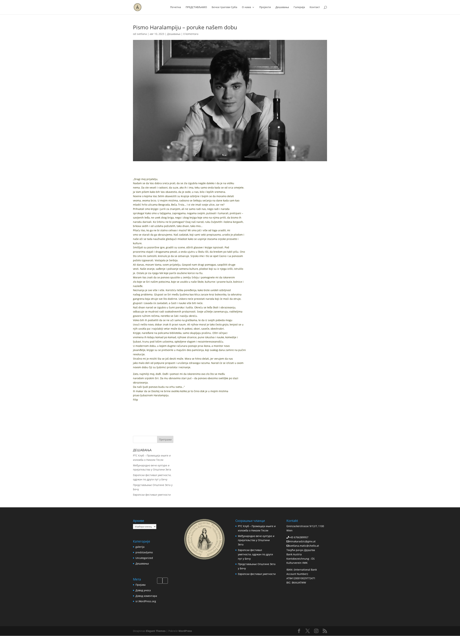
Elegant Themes (155, 631)
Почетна (175, 7)
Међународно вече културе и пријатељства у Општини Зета (256, 540)
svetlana (142, 34)
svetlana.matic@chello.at (304, 545)
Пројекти (265, 7)
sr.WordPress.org (145, 601)
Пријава (140, 584)
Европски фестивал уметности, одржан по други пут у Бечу (255, 554)
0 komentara (190, 34)
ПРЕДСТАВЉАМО (196, 7)
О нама (246, 7)
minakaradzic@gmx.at (302, 541)
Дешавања (282, 7)
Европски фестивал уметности (152, 494)
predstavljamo (144, 552)
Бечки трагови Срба (224, 7)
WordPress (185, 631)
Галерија (299, 7)
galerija (139, 546)
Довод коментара (146, 596)
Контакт (315, 7)
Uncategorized (144, 558)
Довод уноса (143, 590)
